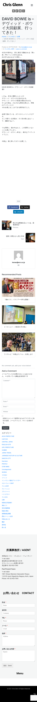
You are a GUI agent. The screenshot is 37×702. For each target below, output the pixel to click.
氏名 (4, 602)
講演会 (4, 524)
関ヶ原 (4, 527)
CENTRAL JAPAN (7, 442)
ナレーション (6, 489)
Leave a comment (21, 49)
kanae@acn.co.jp (26, 47)
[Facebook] (13, 10)
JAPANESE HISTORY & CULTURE (12, 455)
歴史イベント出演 (7, 516)
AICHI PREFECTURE (8, 436)
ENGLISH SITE (6, 444)
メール (5, 626)
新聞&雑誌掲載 (6, 513)
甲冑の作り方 (6, 519)
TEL (4, 618)
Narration (5, 461)
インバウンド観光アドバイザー (11, 480)
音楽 (18, 201)
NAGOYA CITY (6, 458)
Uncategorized (6, 469)
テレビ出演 (5, 486)
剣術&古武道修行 (7, 502)
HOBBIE (4, 450)
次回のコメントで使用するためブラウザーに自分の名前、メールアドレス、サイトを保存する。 (19, 420)
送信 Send (7, 665)
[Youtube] (20, 10)
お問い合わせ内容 (8, 649)
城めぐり (4, 505)
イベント (4, 477)
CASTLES (5, 439)
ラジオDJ (7, 49)
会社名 (4, 610)
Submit (5, 428)
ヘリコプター (6, 494)
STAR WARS (5, 466)
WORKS (4, 472)
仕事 (12, 49)
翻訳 (3, 522)
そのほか (4, 475)
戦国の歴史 (5, 511)
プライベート (6, 491)
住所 (4, 633)
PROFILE (4, 464)
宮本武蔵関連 (6, 508)
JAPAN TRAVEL (6, 453)
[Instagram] (23, 10)
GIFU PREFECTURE (8, 447)
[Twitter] (16, 10)
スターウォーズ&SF (8, 483)
